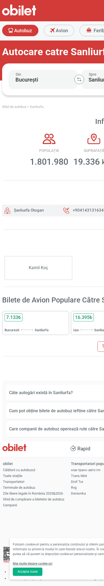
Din (18, 74)
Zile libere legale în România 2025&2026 (33, 493)
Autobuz (22, 30)
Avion (61, 30)
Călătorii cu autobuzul (19, 470)
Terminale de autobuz (19, 488)
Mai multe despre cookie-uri (32, 563)
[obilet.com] (32, 14)
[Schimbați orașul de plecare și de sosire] (79, 79)
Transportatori (13, 482)
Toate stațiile (12, 476)
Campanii (10, 505)
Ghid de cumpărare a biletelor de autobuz (33, 499)
